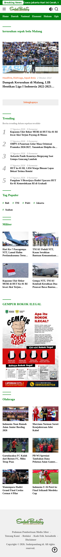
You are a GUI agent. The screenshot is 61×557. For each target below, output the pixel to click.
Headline (7, 77)
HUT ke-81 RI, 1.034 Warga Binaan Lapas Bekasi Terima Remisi (32, 170)
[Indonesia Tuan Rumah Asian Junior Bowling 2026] (15, 413)
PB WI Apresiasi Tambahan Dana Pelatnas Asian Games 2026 (44, 459)
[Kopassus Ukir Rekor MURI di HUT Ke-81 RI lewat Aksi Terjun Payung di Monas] (15, 270)
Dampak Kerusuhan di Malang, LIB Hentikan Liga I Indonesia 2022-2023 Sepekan (27, 86)
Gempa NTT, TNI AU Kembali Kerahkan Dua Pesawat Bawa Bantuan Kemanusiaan (45, 284)
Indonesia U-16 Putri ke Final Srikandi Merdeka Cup (45, 490)
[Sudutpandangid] (19, 9)
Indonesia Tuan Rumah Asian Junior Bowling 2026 (15, 427)
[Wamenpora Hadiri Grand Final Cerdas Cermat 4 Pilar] (15, 476)
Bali (7, 203)
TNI (17, 203)
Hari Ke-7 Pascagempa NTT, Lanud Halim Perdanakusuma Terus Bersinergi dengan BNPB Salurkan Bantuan (15, 252)
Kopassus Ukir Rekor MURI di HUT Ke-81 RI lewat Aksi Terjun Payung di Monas (34, 133)
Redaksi (27, 536)
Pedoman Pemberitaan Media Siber (30, 532)
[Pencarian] (56, 9)
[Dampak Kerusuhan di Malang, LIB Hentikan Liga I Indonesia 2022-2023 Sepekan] (30, 57)
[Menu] (5, 9)
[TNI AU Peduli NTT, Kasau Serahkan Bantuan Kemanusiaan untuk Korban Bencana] (45, 239)
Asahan (9, 210)
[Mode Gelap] (51, 9)
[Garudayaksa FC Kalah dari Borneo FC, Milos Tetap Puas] (15, 445)
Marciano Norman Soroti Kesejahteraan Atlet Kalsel (45, 427)
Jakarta (40, 203)
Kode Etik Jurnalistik (45, 536)
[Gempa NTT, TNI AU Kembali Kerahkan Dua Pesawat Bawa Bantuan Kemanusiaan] (45, 270)
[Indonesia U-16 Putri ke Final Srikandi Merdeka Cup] (45, 476)
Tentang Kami (12, 536)
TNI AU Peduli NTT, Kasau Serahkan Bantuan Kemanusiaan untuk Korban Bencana (45, 252)
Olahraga (18, 77)
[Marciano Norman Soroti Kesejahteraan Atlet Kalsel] (45, 413)
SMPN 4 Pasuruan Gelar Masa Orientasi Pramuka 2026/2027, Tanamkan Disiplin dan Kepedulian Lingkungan (33, 146)
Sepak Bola (30, 77)
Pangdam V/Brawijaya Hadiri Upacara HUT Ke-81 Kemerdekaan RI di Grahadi (33, 182)
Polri (27, 203)
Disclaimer (30, 539)
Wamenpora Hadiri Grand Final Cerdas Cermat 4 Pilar (13, 490)
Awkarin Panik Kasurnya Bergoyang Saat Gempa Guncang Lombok (31, 157)
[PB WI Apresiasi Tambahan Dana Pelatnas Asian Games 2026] (45, 445)
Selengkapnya (30, 102)
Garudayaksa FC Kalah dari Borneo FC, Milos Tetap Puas (15, 458)
